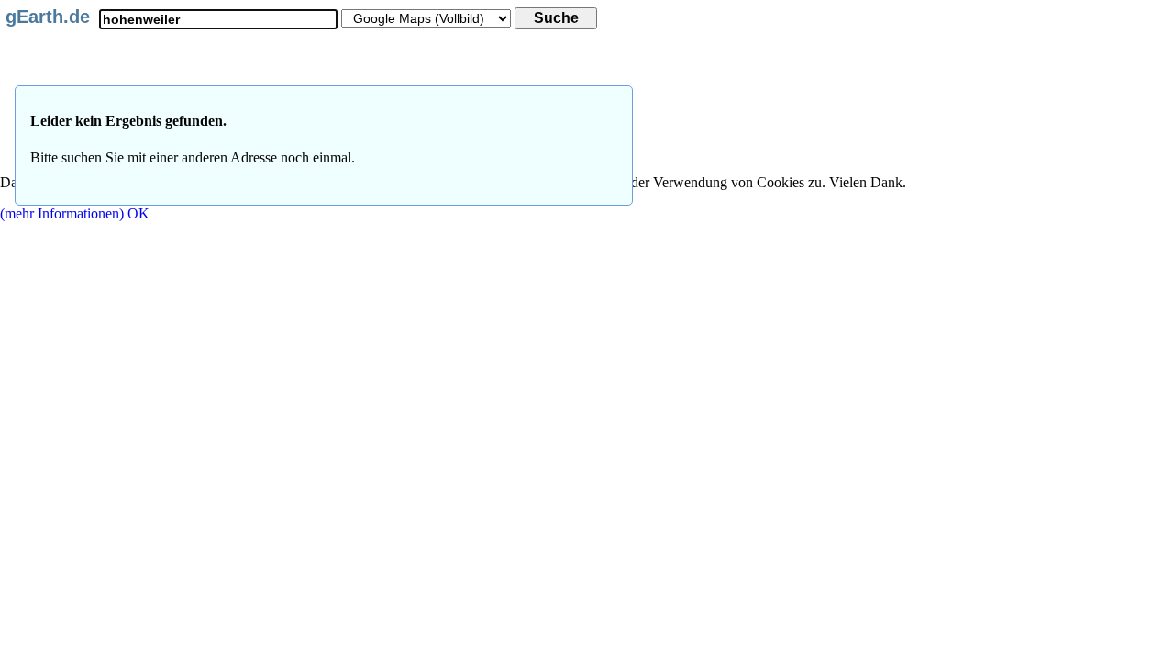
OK (138, 213)
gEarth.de (48, 16)
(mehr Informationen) (62, 213)
